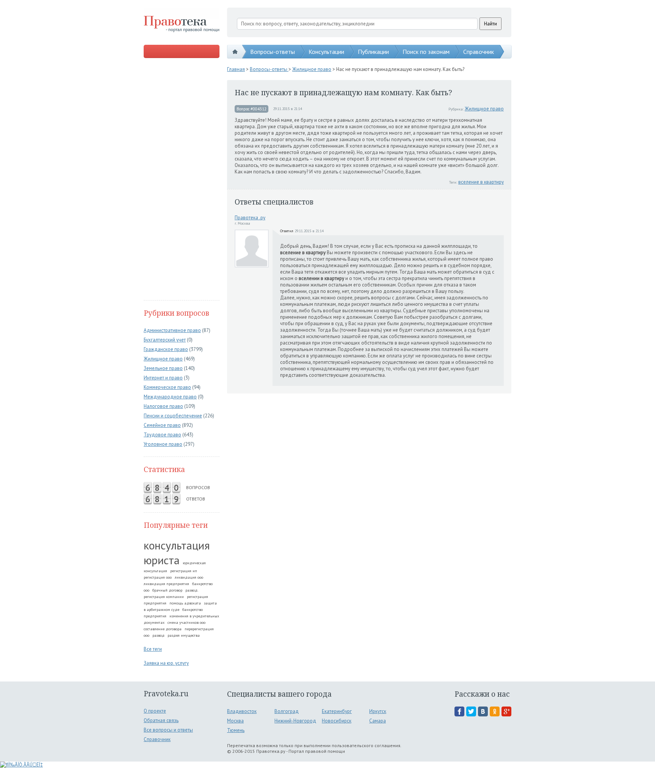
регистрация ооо (158, 577)
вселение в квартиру (481, 182)
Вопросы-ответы (272, 51)
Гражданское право (166, 349)
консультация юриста (177, 552)
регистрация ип (183, 570)
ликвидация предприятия (166, 583)
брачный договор (167, 590)
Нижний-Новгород (295, 721)
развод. (191, 590)
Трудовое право (162, 434)
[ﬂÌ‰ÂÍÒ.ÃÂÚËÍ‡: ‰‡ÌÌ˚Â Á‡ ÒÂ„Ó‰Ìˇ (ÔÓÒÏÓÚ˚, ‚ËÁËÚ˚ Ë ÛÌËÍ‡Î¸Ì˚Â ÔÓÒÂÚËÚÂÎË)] (21, 765)
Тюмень (235, 730)
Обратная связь (161, 720)
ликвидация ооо (189, 577)
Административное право (172, 330)
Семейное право (162, 425)
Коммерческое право (167, 387)
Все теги (153, 649)
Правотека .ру (250, 217)
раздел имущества (184, 635)
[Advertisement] (181, 180)
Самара (377, 721)
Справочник (478, 51)
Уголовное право (163, 444)
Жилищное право (163, 359)
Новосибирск (336, 721)
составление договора (163, 628)
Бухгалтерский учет (165, 340)
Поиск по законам (426, 51)
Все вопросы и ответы (168, 730)
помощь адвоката (185, 603)
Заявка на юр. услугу (166, 663)
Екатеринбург (337, 711)
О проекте (155, 711)
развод (158, 635)
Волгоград (286, 711)
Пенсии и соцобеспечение (173, 415)
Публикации (373, 51)
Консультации (326, 51)
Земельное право (163, 368)
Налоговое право (163, 406)
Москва (235, 721)
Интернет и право (163, 378)
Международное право (170, 396)
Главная (236, 69)
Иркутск (377, 711)
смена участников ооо (186, 622)
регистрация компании (164, 596)
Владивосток (242, 711)
